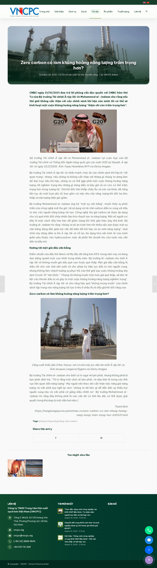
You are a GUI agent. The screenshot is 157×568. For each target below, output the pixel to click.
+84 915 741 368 (22, 547)
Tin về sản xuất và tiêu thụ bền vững (80, 74)
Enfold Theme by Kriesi (39, 564)
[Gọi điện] (149, 530)
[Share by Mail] (101, 438)
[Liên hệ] (149, 560)
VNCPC (24, 564)
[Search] (146, 11)
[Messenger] (149, 540)
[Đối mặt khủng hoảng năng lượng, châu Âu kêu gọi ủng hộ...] (2, 284)
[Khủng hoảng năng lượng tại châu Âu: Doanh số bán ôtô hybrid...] (154, 284)
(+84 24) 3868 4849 (24, 541)
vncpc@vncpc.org (23, 535)
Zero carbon (71, 421)
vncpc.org (18, 530)
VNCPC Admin (111, 74)
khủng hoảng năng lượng (51, 421)
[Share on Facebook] (55, 438)
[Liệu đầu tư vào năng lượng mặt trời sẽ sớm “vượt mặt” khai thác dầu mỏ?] (34, 468)
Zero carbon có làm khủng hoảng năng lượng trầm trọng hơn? (78, 65)
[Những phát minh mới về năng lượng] (16, 468)
